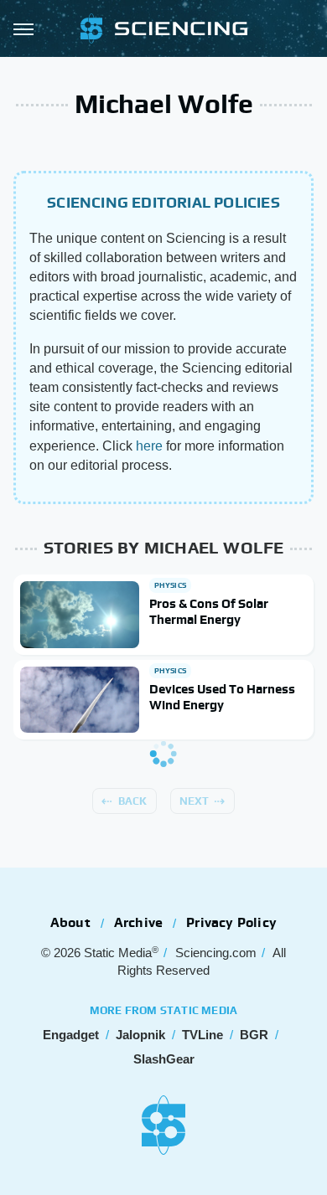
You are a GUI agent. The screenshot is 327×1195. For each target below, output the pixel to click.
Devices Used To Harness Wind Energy (222, 697)
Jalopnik (140, 1035)
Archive (138, 922)
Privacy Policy (231, 922)
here (149, 446)
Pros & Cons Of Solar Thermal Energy (208, 611)
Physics (170, 585)
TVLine (202, 1035)
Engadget (71, 1035)
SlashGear (164, 1059)
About (70, 922)
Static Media (118, 952)
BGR (254, 1035)
